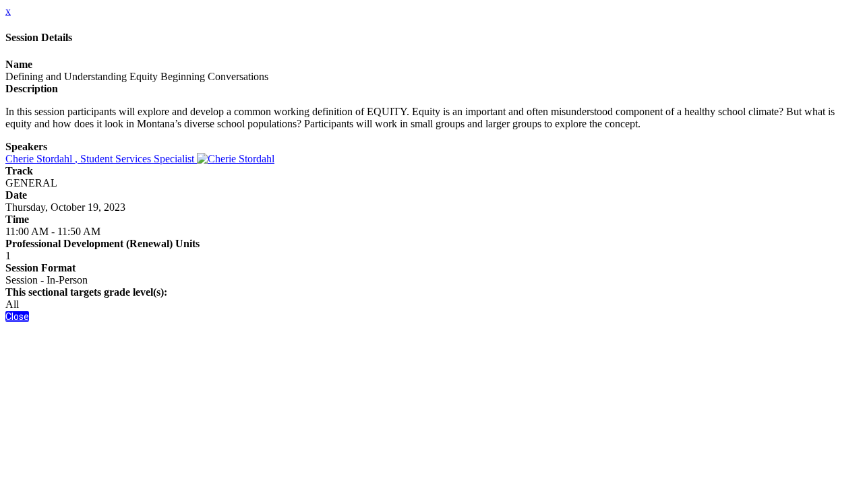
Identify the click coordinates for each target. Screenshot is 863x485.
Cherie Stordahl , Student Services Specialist (101, 158)
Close (17, 316)
